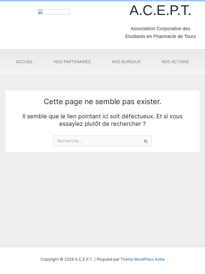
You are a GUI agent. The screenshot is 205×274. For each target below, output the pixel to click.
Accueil (24, 61)
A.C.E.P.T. (160, 10)
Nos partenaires (72, 61)
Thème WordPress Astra (142, 259)
